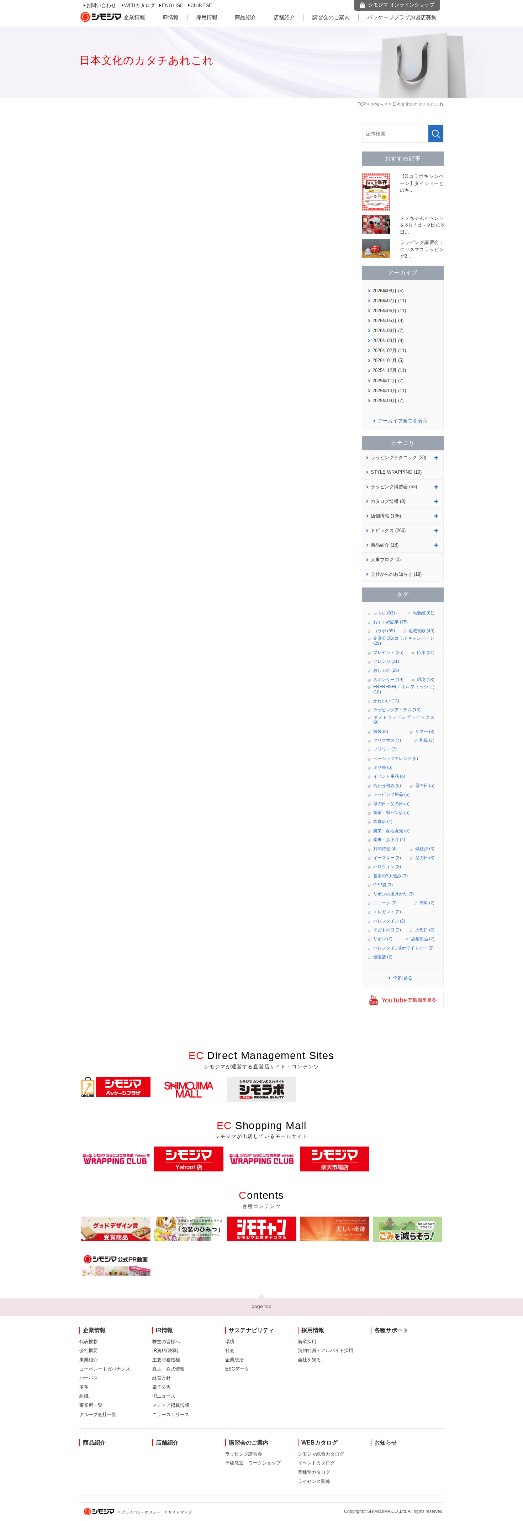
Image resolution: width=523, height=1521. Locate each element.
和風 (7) (426, 740)
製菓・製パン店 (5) (391, 812)
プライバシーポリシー (140, 1512)
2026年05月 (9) (388, 320)
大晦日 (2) (424, 929)
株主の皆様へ (166, 1341)
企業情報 (134, 17)
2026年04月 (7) (388, 330)
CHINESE (201, 5)
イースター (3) (387, 857)
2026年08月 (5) (388, 290)
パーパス (88, 1378)
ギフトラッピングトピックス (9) (403, 720)
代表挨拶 (88, 1341)
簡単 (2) (426, 902)
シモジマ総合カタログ (321, 1454)
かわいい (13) (386, 700)
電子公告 (161, 1387)
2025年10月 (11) (389, 390)
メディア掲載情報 (170, 1405)
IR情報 (171, 17)
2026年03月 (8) (388, 340)
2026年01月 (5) (388, 360)
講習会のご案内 (331, 17)
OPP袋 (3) (383, 884)
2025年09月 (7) (388, 400)
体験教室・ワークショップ (253, 1463)
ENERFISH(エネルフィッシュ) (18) (403, 689)
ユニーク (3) (385, 902)
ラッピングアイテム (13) (397, 709)
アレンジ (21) (386, 661)
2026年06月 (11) (389, 310)
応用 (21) (425, 652)
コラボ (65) (384, 630)
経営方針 (161, 1378)
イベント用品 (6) (389, 776)
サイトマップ (180, 1512)
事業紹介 (88, 1359)
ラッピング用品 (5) (391, 794)
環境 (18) (425, 679)
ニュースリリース (170, 1414)
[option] (115, 1087)
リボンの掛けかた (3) (393, 894)
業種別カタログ (314, 1472)
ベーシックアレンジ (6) (395, 758)
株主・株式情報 (168, 1369)
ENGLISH (173, 5)
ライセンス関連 (314, 1481)
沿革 (84, 1387)
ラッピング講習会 (243, 1454)
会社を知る (309, 1359)
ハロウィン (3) (387, 866)
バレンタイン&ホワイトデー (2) (403, 948)
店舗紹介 (284, 17)
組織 (84, 1396)
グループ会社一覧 (97, 1414)
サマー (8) (424, 731)
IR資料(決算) (165, 1350)
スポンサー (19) (388, 679)
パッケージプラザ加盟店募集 (402, 17)
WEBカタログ (139, 5)
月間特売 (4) (385, 848)
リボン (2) (382, 938)
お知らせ (379, 104)
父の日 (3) (424, 857)
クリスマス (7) (387, 740)
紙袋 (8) (380, 731)
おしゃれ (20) (386, 670)
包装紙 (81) (423, 613)
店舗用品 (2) (422, 938)
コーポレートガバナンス (104, 1369)
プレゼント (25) (388, 652)
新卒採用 (307, 1341)
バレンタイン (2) (389, 921)
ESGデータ (237, 1369)
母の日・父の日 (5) (391, 803)
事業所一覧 (90, 1405)
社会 (229, 1350)
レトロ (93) (384, 613)
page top (261, 1306)
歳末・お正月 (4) (389, 839)
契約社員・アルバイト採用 (325, 1350)
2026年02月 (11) (389, 350)
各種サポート (391, 1330)
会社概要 (88, 1350)
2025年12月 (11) (389, 370)
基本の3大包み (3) (390, 875)
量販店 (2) (382, 956)
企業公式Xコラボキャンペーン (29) (403, 641)
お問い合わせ (101, 5)
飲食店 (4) (382, 821)
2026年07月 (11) (389, 300)
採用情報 (206, 17)
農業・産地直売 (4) (391, 830)
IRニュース (163, 1396)
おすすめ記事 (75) (390, 621)
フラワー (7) (385, 749)
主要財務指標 (166, 1359)
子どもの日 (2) (387, 929)
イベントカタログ (316, 1463)
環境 (229, 1341)
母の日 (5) (424, 785)
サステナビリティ (251, 1330)
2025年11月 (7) (388, 380)
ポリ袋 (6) (382, 767)
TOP (362, 104)
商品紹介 (245, 17)
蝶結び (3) (424, 848)
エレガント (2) (387, 911)
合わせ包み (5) (387, 785)
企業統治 (234, 1359)
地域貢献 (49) (421, 630)
